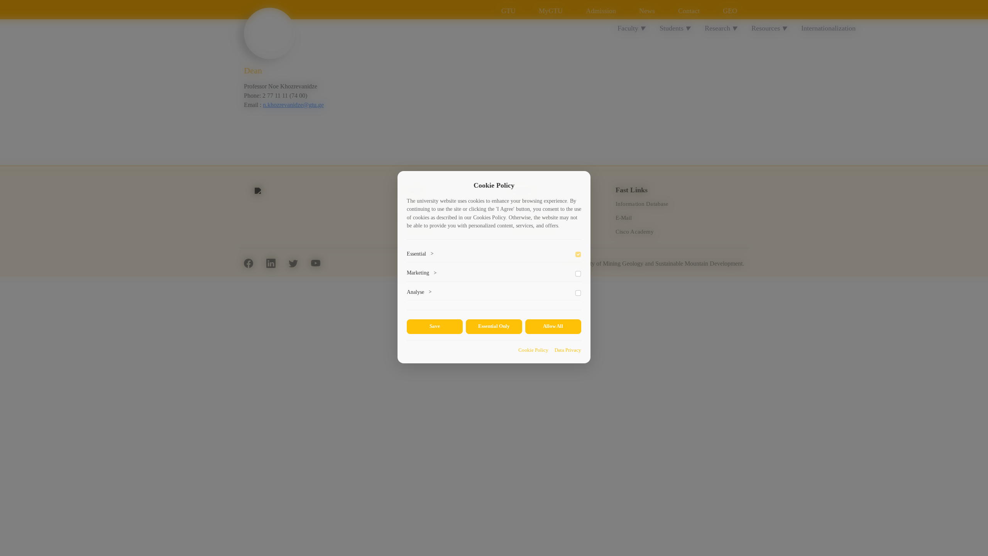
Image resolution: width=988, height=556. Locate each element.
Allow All (553, 326)
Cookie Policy (533, 350)
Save (435, 326)
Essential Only (494, 326)
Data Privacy (568, 350)
